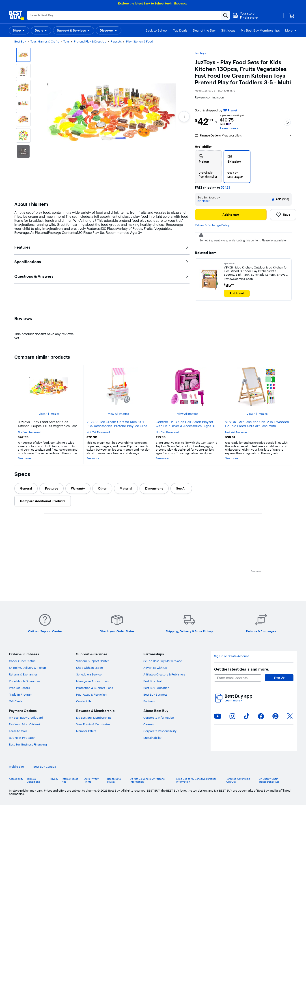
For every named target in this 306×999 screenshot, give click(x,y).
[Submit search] (225, 15)
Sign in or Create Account (231, 967)
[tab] (26, 488)
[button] (245, 15)
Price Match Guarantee (24, 992)
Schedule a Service (88, 985)
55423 (225, 188)
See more (24, 458)
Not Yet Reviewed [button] (29, 432)
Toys (66, 41)
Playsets (116, 41)
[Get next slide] (184, 116)
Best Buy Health (153, 992)
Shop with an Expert (89, 978)
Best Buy (20, 41)
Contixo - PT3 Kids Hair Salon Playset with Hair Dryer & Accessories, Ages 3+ (186, 424)
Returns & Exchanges (23, 985)
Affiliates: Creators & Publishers (164, 985)
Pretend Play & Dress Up (90, 41)
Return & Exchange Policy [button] (212, 225)
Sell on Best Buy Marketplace (162, 971)
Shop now (180, 3)
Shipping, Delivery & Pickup (27, 978)
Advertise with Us (155, 978)
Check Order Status (22, 971)
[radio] (208, 166)
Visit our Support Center (92, 971)
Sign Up (279, 988)
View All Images (49, 413)
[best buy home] (16, 15)
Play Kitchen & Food (139, 41)
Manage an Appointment (93, 992)
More (289, 30)
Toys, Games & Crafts (44, 41)
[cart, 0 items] (291, 15)
